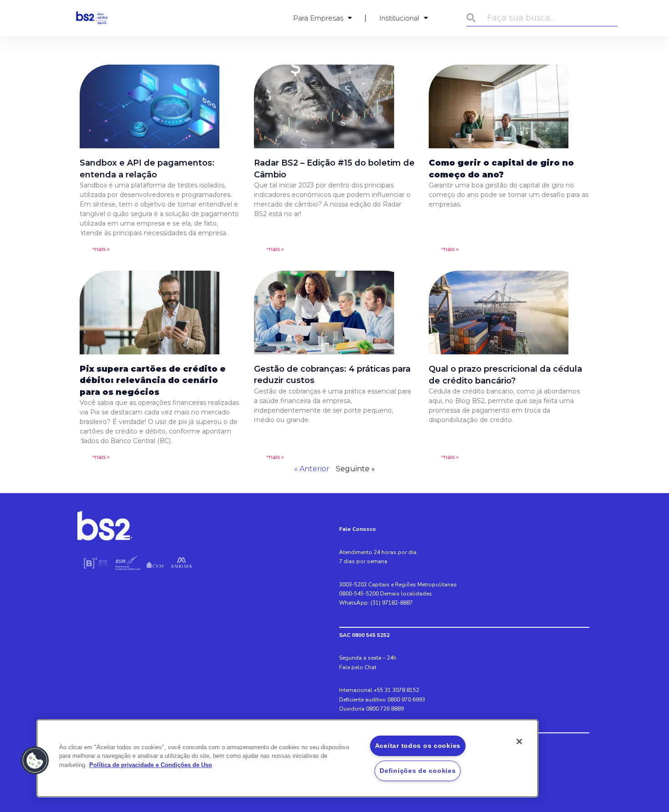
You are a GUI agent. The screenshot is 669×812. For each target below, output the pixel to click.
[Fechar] (519, 741)
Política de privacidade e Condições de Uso (150, 765)
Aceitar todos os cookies (418, 745)
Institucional (399, 18)
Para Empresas (318, 18)
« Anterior (311, 468)
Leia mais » (95, 249)
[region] (287, 758)
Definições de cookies (418, 770)
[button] (35, 760)
